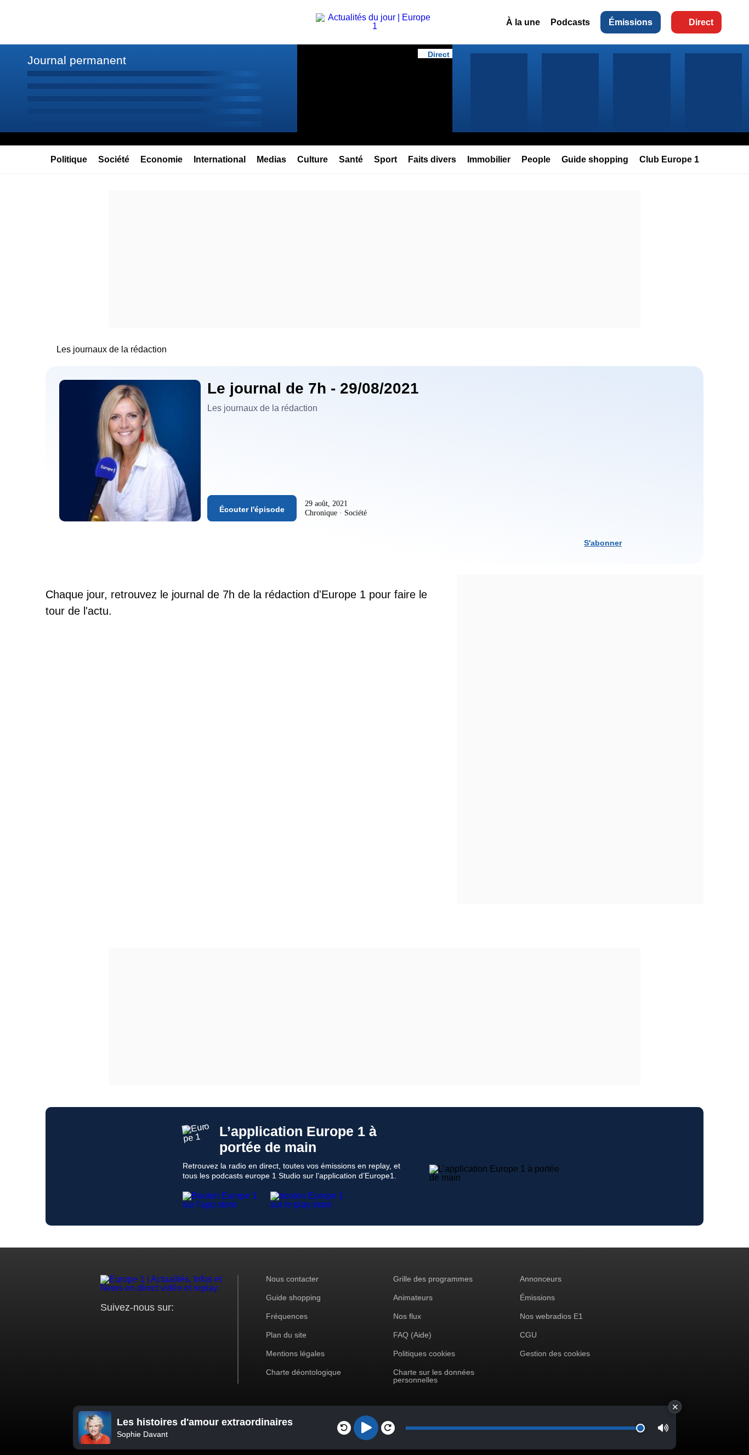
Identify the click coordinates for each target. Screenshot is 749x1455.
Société (113, 159)
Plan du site (286, 1334)
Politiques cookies (424, 1353)
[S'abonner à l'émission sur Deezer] (661, 542)
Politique (68, 159)
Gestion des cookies (555, 1353)
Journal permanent (76, 60)
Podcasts (570, 22)
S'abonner (603, 542)
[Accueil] (374, 26)
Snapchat (182, 1328)
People (536, 159)
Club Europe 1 (669, 159)
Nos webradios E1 (551, 1316)
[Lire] (366, 1427)
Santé (351, 159)
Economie (161, 159)
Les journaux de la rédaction (111, 349)
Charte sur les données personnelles (433, 1376)
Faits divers (432, 159)
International (220, 159)
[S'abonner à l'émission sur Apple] (681, 542)
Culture (312, 159)
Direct (701, 22)
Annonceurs (540, 1278)
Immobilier (488, 159)
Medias (271, 159)
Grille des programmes (433, 1278)
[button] (663, 1428)
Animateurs (413, 1297)
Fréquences (287, 1316)
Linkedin (200, 1328)
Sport (385, 159)
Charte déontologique (303, 1372)
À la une (523, 22)
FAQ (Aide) (412, 1334)
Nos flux (407, 1316)
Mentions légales (295, 1353)
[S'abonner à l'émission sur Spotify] (641, 542)
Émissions (630, 22)
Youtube (163, 1328)
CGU (528, 1334)
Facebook (144, 1328)
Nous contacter (292, 1278)
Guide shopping (594, 159)
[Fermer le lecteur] (675, 1406)
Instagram (126, 1328)
